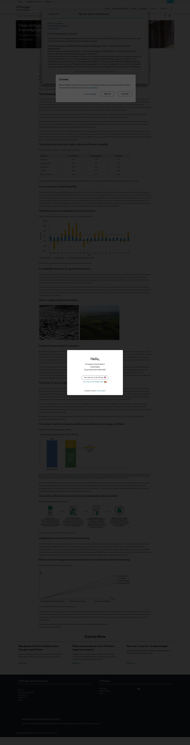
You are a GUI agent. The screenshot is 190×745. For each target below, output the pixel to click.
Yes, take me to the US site (93, 377)
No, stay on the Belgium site (94, 382)
